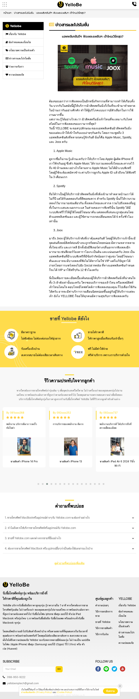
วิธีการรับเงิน (102, 634)
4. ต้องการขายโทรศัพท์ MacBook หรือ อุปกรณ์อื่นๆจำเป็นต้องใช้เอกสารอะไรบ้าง (48, 548)
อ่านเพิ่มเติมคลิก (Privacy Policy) (36, 692)
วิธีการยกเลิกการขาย (104, 614)
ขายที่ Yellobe (102, 622)
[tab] (69, 517)
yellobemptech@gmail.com (23, 683)
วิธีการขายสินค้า (103, 628)
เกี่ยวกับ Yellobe (17, 34)
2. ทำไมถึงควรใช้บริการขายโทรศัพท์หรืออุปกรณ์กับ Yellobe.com (40, 528)
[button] (38, 484)
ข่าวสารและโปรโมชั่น (20, 58)
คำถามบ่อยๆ (102, 605)
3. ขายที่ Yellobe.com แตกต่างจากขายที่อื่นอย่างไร (33, 538)
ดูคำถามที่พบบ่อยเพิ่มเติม (69, 563)
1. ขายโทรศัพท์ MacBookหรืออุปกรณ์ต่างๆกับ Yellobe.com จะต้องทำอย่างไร (47, 517)
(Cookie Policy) (64, 692)
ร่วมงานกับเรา (16, 67)
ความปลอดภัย (16, 75)
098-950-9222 (15, 677)
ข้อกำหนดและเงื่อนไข (19, 42)
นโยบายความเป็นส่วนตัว (21, 50)
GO (59, 669)
